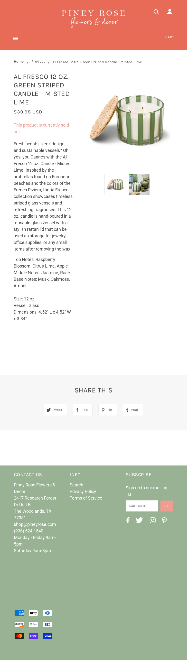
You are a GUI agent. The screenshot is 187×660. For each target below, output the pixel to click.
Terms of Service (86, 498)
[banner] (93, 18)
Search (76, 484)
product (38, 62)
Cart (169, 37)
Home (19, 62)
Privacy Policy (83, 491)
